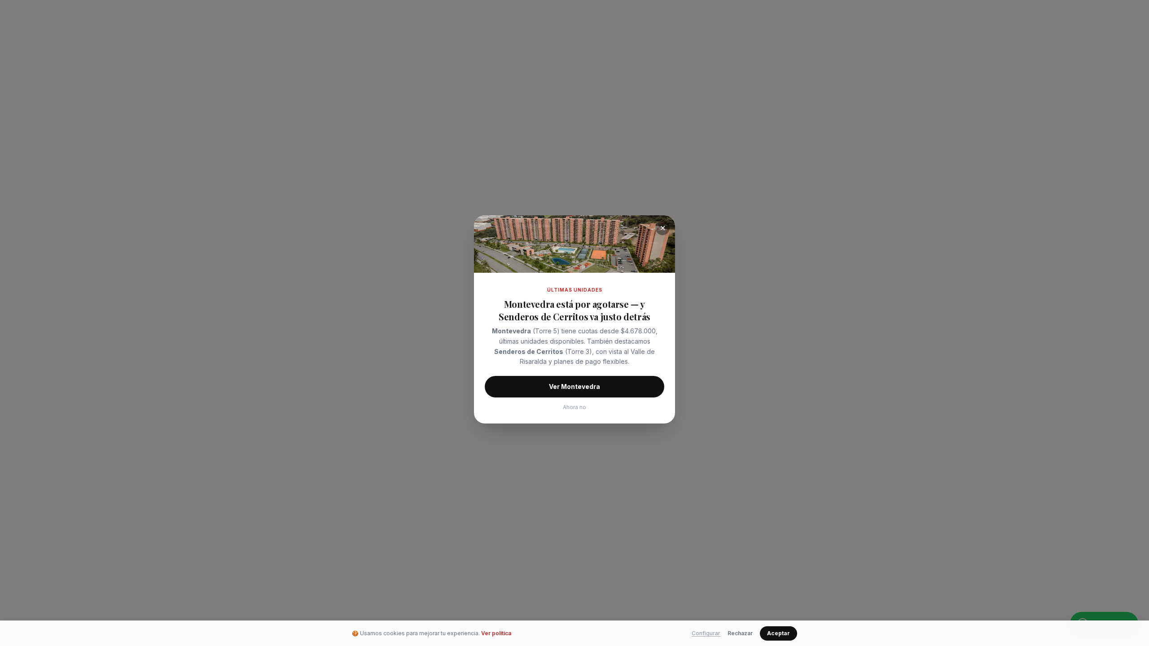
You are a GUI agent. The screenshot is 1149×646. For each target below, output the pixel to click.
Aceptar (778, 633)
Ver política (496, 633)
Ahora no (574, 407)
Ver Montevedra (574, 386)
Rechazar (740, 633)
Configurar (706, 633)
